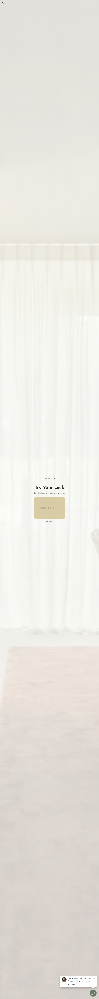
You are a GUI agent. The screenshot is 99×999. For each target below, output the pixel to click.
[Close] (2, 2)
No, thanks (49, 521)
